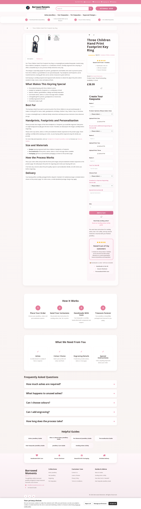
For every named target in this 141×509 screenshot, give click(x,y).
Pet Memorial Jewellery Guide (82, 438)
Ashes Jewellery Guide (35, 438)
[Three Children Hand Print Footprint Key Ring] (35, 44)
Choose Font (93, 173)
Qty (90, 204)
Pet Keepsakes (75, 15)
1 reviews (102, 55)
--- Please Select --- (96, 114)
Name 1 (91, 103)
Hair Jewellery (52, 475)
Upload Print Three (95, 150)
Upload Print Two (94, 143)
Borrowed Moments (96, 76)
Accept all (113, 503)
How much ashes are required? (43, 384)
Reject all (88, 503)
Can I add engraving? (38, 411)
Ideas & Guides (99, 472)
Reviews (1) (39, 59)
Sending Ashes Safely (82, 445)
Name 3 (91, 158)
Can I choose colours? (38, 402)
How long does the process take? (44, 421)
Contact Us (75, 472)
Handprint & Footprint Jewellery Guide (58, 139)
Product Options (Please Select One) (100, 111)
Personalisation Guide (106, 438)
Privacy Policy (75, 478)
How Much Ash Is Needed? (102, 478)
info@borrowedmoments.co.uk (35, 485)
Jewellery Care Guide (58, 445)
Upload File (101, 121)
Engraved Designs (89, 15)
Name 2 (91, 135)
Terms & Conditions (77, 481)
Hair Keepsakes (63, 15)
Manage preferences (100, 503)
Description (30, 59)
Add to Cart (101, 213)
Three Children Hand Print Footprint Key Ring (45, 28)
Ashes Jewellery (50, 15)
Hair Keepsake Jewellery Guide (35, 445)
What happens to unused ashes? (44, 393)
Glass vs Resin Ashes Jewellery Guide (59, 438)
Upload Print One (94, 118)
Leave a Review (76, 475)
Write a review (110, 55)
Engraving (51, 478)
